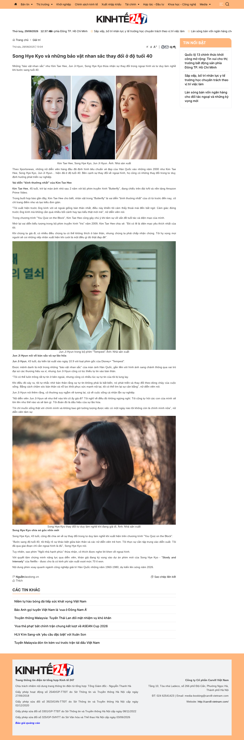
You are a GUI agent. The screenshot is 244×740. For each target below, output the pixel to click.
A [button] (147, 46)
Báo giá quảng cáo (27, 722)
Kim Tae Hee (20, 188)
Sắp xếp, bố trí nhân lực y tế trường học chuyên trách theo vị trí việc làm (118, 31)
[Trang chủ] (15, 4)
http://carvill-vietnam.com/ (213, 701)
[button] (221, 4)
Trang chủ (21, 39)
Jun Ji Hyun (19, 361)
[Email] (167, 47)
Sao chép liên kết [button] (165, 576)
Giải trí (36, 39)
